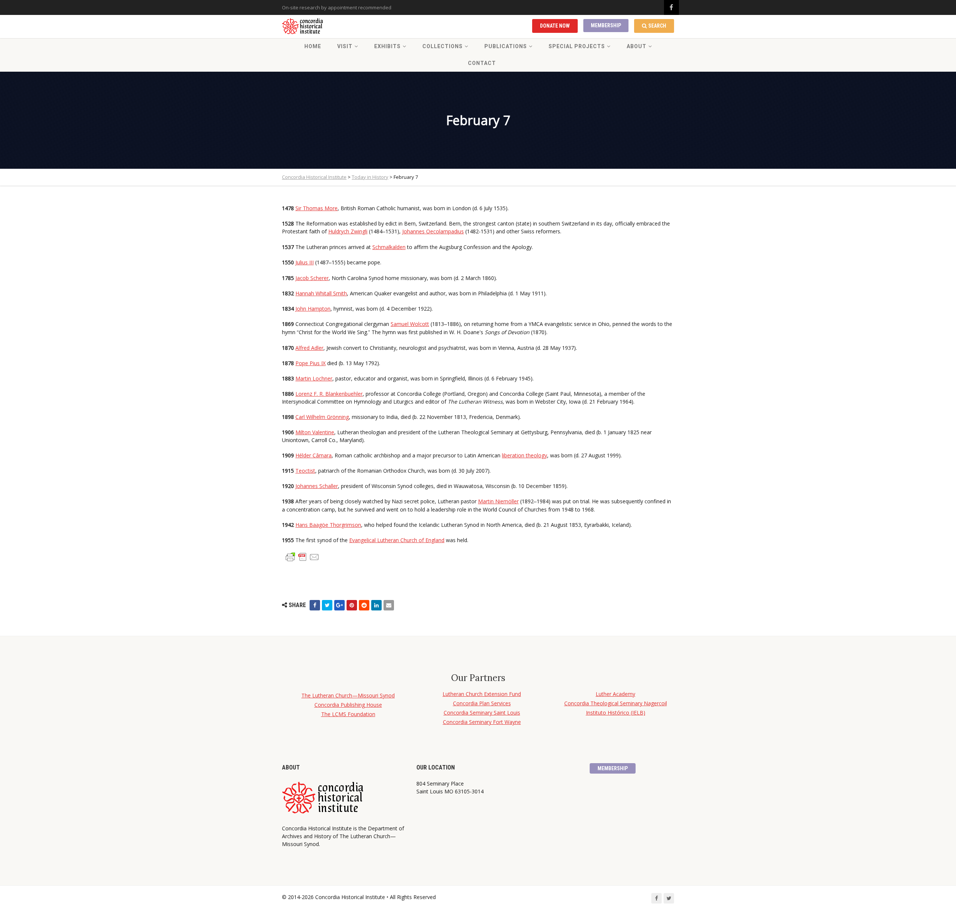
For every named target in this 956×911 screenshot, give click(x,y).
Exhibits (387, 46)
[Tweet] (327, 605)
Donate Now (555, 26)
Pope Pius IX (310, 363)
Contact (482, 63)
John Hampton (312, 308)
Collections (442, 46)
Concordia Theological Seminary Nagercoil (615, 703)
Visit (345, 46)
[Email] (389, 605)
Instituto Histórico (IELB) (615, 712)
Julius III (304, 262)
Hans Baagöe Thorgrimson (328, 524)
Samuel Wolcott (410, 323)
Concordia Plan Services (482, 703)
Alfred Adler (309, 347)
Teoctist (305, 470)
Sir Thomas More (316, 208)
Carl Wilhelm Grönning (322, 416)
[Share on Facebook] (315, 605)
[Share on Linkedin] (376, 605)
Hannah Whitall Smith (321, 293)
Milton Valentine (314, 432)
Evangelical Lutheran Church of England (396, 540)
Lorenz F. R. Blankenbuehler (329, 393)
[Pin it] (352, 605)
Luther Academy (615, 693)
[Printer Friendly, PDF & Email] (302, 556)
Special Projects (577, 46)
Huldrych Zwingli (347, 231)
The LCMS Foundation (348, 714)
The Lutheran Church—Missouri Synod (348, 695)
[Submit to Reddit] (364, 605)
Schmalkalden (389, 247)
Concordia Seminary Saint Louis (482, 712)
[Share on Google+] (339, 605)
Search (657, 26)
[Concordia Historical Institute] (303, 26)
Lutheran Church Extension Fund (482, 693)
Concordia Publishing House (348, 704)
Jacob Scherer (312, 278)
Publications (505, 46)
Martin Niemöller (498, 501)
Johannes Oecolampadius (433, 231)
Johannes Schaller (316, 485)
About (636, 46)
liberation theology (524, 455)
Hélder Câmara (313, 455)
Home (312, 46)
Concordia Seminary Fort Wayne (482, 721)
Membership (606, 25)
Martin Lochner (313, 378)
